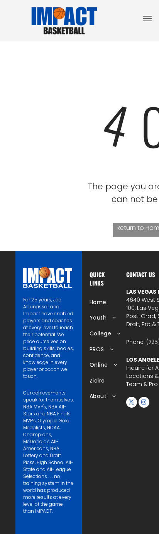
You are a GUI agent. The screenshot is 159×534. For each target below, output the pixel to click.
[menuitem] (114, 302)
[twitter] (131, 403)
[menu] (147, 18)
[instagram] (144, 403)
